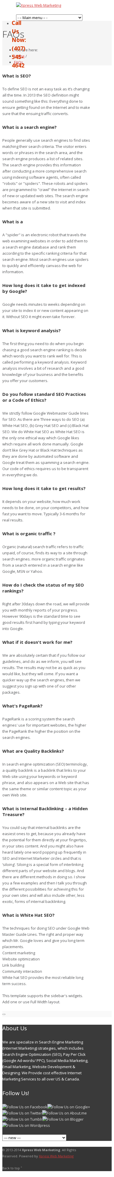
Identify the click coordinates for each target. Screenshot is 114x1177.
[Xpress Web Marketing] (38, 5)
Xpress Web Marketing (56, 1156)
